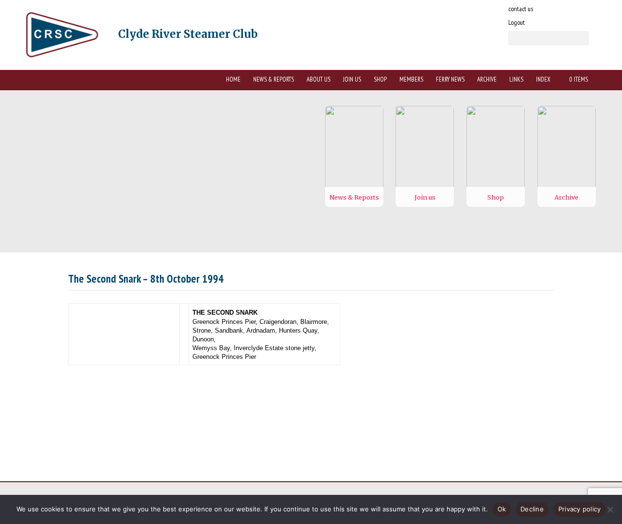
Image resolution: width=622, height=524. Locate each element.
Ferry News (450, 79)
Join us (352, 79)
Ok (502, 509)
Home (233, 79)
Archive (487, 79)
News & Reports (273, 79)
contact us (520, 8)
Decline (532, 509)
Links (516, 79)
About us (318, 79)
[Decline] (610, 509)
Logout (516, 22)
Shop (380, 79)
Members (411, 79)
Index (543, 79)
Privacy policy (579, 509)
